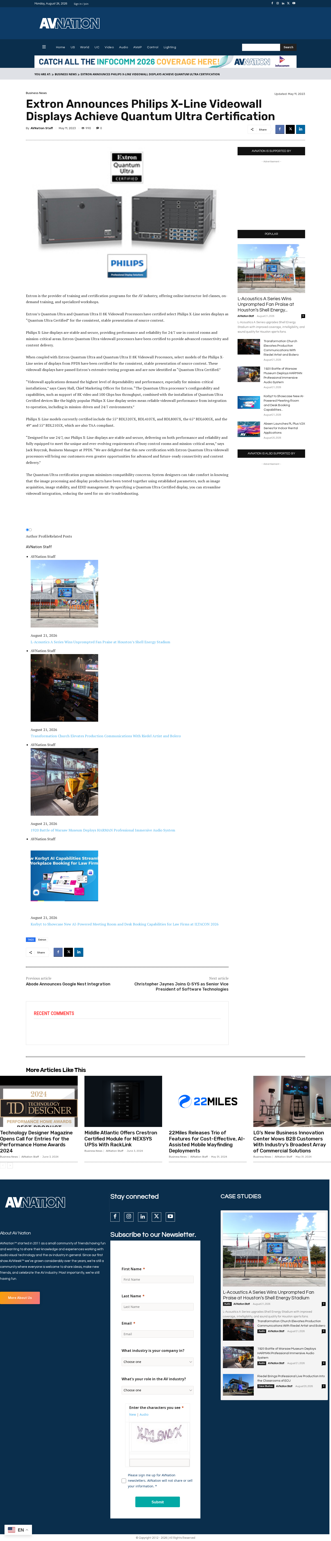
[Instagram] (277, 3)
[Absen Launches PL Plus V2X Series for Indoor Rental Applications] (249, 429)
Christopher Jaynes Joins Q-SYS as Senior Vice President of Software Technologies (181, 987)
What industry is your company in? (153, 1350)
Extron (42, 939)
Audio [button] (144, 1414)
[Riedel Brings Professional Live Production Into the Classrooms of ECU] (238, 1385)
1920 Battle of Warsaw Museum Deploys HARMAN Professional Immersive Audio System (286, 1353)
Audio (227, 1304)
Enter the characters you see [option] (154, 1407)
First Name (131, 1268)
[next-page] (10, 1165)
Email (127, 1323)
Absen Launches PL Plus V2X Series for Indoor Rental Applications (284, 428)
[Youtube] (294, 3)
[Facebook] (272, 3)
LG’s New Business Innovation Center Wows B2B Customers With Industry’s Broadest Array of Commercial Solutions (289, 1142)
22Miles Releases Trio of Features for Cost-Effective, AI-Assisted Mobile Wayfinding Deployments (207, 1142)
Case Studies (266, 1386)
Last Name (131, 1296)
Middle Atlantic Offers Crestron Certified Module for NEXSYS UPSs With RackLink (120, 1139)
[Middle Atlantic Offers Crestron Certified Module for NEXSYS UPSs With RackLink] (123, 1101)
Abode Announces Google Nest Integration (68, 984)
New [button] (132, 1414)
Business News (66, 74)
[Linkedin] (283, 3)
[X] (288, 3)
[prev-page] (3, 1165)
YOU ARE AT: (42, 74)
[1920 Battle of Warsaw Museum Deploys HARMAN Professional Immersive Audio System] (249, 374)
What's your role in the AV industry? (154, 1378)
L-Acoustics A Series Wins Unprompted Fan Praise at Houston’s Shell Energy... (266, 304)
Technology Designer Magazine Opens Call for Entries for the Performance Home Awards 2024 (36, 1142)
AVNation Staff (42, 128)
